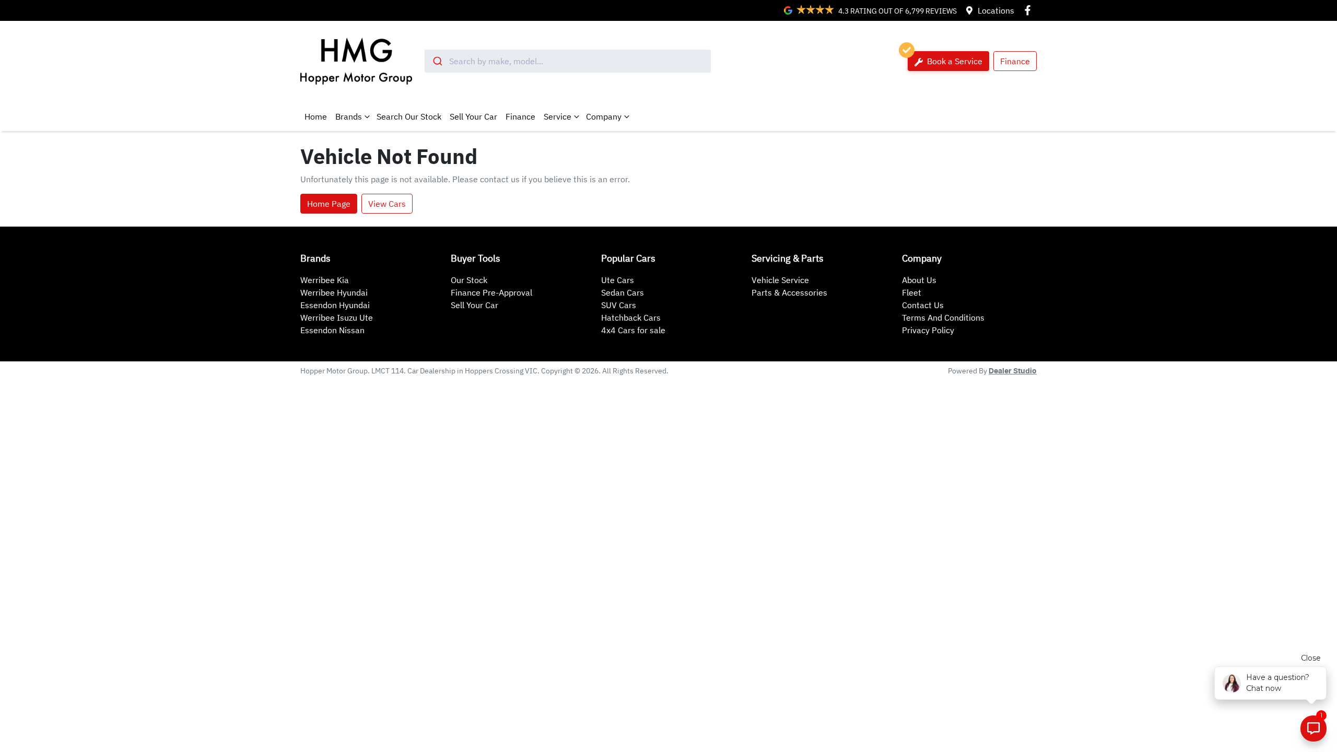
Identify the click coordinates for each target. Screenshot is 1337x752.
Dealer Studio (1013, 371)
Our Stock (469, 280)
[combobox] (568, 61)
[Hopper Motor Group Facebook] (1030, 10)
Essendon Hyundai (335, 305)
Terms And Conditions (943, 317)
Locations (996, 10)
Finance (1015, 61)
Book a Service (953, 61)
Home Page (328, 203)
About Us (919, 280)
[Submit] (437, 61)
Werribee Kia (324, 280)
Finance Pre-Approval (491, 292)
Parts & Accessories (789, 292)
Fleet (911, 292)
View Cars (387, 203)
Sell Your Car (473, 116)
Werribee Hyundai (334, 292)
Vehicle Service (780, 280)
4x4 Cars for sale (633, 330)
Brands (348, 116)
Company (603, 116)
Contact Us (923, 305)
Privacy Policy (928, 330)
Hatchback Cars (631, 317)
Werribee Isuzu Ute (336, 317)
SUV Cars (618, 305)
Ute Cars (617, 280)
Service (557, 116)
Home (315, 116)
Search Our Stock (409, 116)
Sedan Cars (622, 292)
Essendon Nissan (332, 330)
